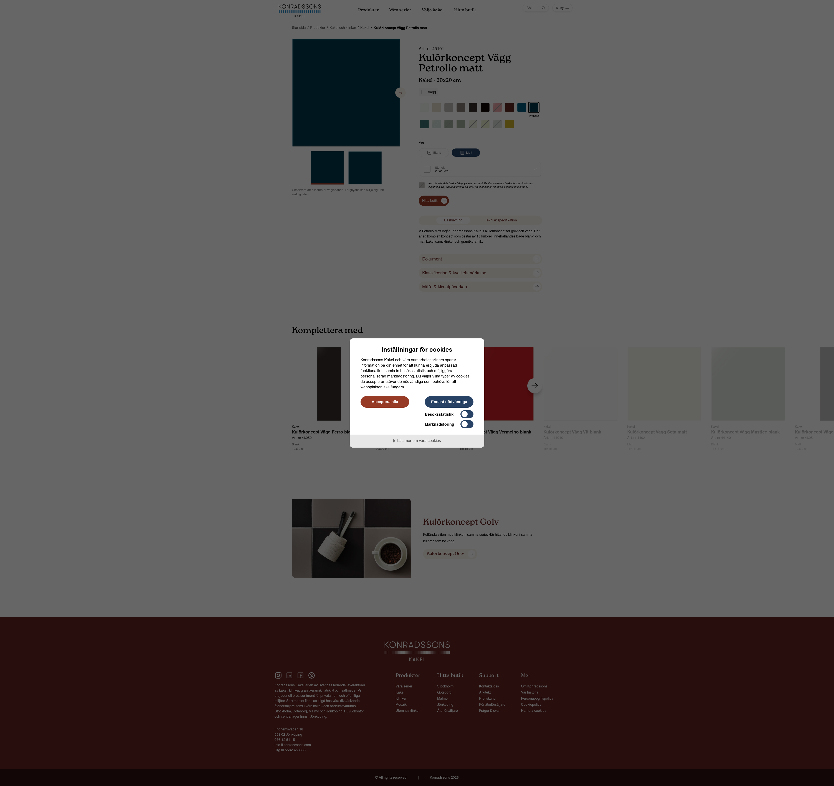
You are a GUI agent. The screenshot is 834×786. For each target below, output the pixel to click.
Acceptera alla (385, 402)
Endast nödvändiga (449, 402)
